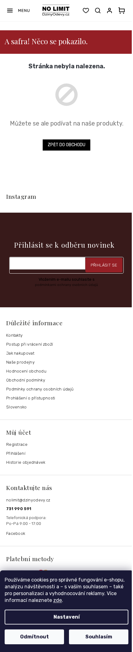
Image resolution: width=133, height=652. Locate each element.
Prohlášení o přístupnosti (30, 398)
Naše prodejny (20, 362)
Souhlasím (98, 637)
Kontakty (14, 335)
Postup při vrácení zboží (29, 344)
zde (57, 600)
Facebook (15, 533)
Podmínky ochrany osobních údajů (40, 389)
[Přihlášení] (111, 10)
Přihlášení (15, 453)
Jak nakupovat (20, 353)
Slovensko (16, 407)
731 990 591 (18, 508)
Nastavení (67, 617)
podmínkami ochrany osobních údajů (66, 285)
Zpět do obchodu (66, 144)
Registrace (17, 444)
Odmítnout (34, 637)
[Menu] (18, 10)
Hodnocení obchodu (26, 371)
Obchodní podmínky (25, 380)
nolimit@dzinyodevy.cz (28, 500)
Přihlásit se (104, 265)
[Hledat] (97, 10)
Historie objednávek (25, 462)
